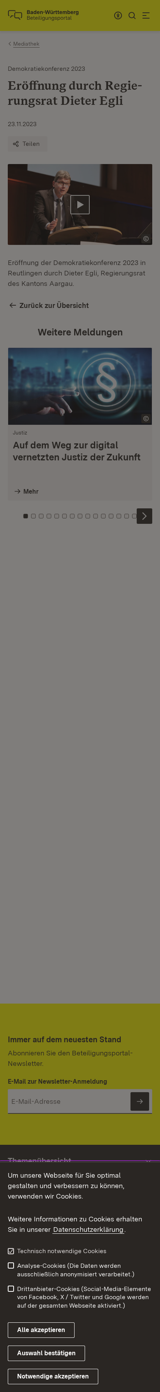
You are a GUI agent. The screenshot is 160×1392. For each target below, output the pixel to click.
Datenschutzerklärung (88, 1229)
